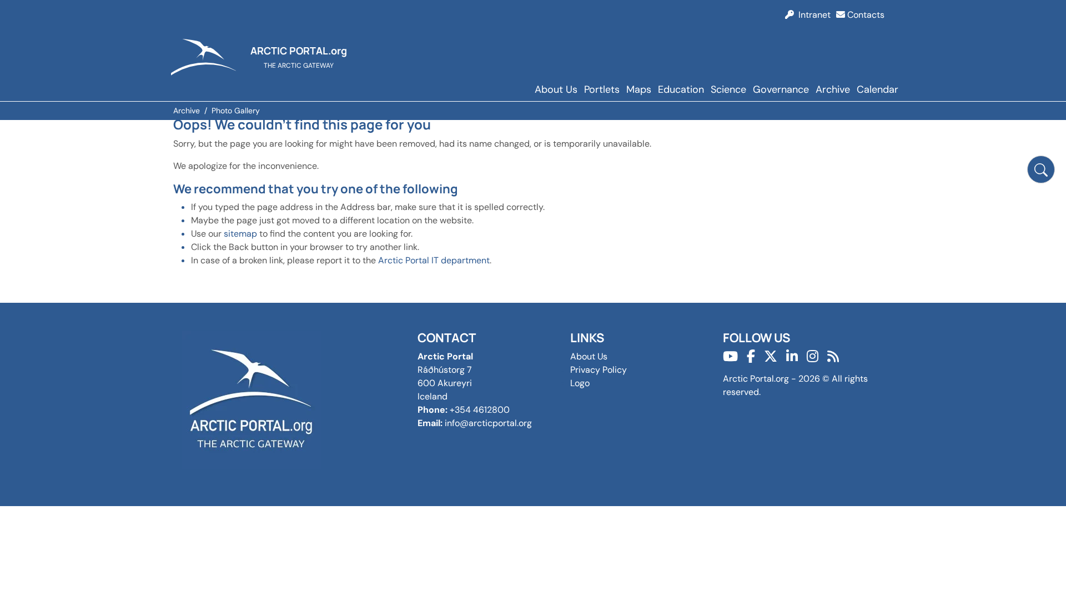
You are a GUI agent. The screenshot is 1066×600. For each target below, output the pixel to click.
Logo (580, 383)
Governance (781, 89)
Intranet (812, 15)
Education (681, 89)
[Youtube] (730, 356)
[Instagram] (812, 356)
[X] (770, 356)
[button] (1041, 169)
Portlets (602, 89)
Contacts (864, 15)
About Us (556, 89)
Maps (638, 89)
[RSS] (833, 356)
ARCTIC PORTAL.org (298, 50)
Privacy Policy (598, 370)
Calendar (877, 89)
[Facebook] (751, 356)
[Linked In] (792, 356)
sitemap (240, 233)
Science (728, 89)
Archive (833, 89)
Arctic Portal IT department (434, 260)
